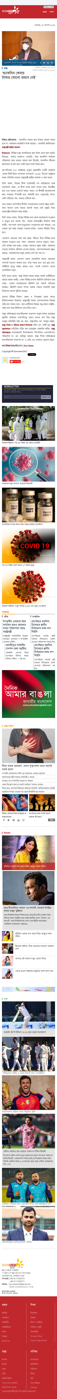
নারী (3, 1373)
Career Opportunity (38, 1340)
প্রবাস (4, 1331)
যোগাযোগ (34, 1359)
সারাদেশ (5, 1317)
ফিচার (4, 1364)
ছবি (31, 1378)
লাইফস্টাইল (8, 726)
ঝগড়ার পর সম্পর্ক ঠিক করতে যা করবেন (17, 781)
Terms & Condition (10, 1383)
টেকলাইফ (34, 1331)
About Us (6, 1341)
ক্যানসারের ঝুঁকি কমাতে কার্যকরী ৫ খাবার (18, 777)
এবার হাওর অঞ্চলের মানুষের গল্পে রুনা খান (34, 971)
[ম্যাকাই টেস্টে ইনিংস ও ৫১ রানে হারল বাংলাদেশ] (28, 1018)
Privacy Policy (36, 1336)
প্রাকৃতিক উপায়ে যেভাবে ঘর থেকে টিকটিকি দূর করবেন (23, 792)
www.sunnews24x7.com (21, 1287)
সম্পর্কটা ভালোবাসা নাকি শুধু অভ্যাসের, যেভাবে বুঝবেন (23, 773)
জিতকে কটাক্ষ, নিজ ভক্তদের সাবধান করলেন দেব (34, 947)
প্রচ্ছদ (45, 11)
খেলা (6, 998)
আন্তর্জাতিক (6, 1327)
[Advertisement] (28, 109)
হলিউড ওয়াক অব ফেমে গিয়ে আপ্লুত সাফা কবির (33, 935)
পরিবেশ (33, 1368)
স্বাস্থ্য (6, 68)
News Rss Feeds (9, 1387)
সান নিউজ (6, 345)
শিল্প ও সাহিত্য (36, 1322)
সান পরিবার (35, 1383)
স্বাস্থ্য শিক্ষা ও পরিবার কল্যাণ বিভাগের (17, 325)
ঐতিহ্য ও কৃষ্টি (35, 1327)
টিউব (32, 1373)
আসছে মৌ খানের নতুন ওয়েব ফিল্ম (31, 958)
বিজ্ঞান (4, 1336)
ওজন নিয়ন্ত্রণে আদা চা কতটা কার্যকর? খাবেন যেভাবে (22, 784)
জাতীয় (4, 1312)
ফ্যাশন (4, 1359)
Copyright (6, 1391)
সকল (52, 11)
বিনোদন (7, 833)
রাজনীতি (5, 1322)
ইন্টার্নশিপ (34, 1364)
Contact (33, 1387)
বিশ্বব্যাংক (6, 153)
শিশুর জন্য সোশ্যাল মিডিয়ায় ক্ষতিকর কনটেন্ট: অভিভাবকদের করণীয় (29, 788)
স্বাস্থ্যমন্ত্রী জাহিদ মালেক (11, 147)
